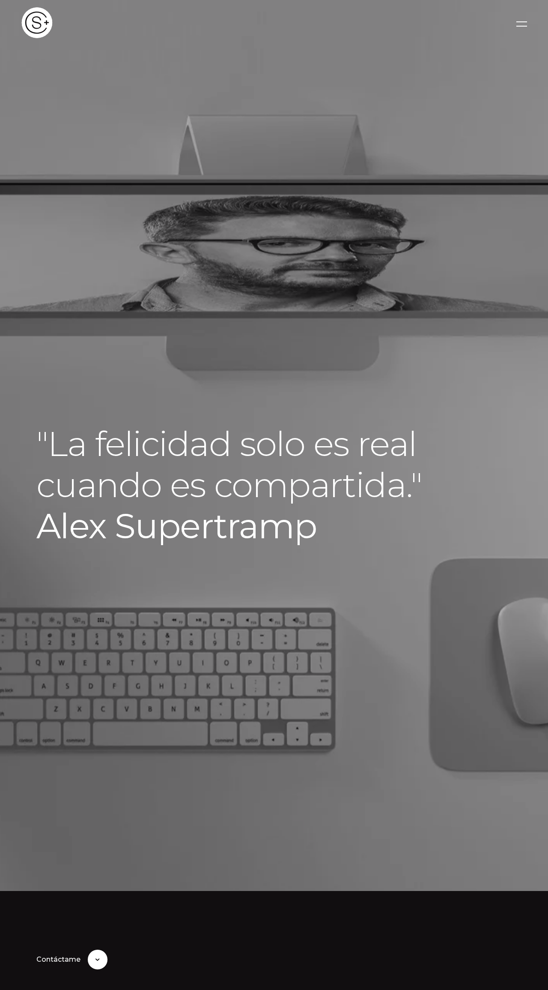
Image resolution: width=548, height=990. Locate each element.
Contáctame (58, 959)
